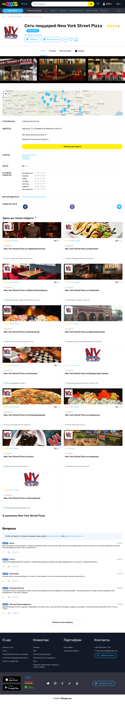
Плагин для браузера (41, 654)
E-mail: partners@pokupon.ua (105, 651)
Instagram (26, 157)
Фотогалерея (65, 51)
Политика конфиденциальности (15, 658)
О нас (43, 51)
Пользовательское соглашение (15, 654)
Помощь (36, 647)
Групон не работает (10, 661)
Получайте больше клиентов (34, 197)
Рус (118, 4)
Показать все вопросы (62, 622)
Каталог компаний (34, 10)
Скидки (81, 51)
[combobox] (59, 4)
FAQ (34, 651)
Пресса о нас (7, 647)
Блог (35, 661)
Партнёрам (68, 647)
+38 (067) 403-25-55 (30, 121)
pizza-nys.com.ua (29, 155)
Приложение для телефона (44, 658)
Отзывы (52, 51)
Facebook (26, 159)
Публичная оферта (71, 651)
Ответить (15, 552)
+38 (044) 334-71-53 (102, 647)
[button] (63, 91)
